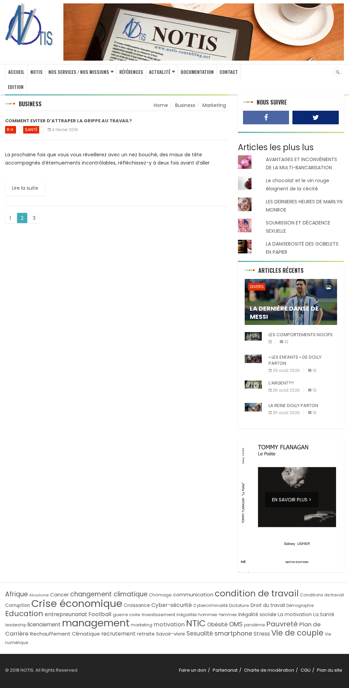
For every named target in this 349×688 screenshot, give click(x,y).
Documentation (197, 71)
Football (100, 614)
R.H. (10, 129)
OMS (236, 624)
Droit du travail (268, 605)
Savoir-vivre (170, 633)
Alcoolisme (39, 595)
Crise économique (76, 603)
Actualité (159, 71)
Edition (16, 86)
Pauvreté (282, 624)
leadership (15, 625)
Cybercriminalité (210, 605)
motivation (169, 624)
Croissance (137, 605)
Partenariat (225, 670)
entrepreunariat (66, 614)
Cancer (59, 594)
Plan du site (329, 670)
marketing (141, 625)
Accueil (16, 71)
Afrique (16, 594)
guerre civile (126, 614)
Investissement (158, 614)
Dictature (239, 605)
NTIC (196, 623)
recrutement (118, 633)
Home (161, 105)
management (96, 623)
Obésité (217, 624)
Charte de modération (269, 670)
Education (24, 613)
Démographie (300, 605)
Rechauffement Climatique (65, 633)
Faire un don (192, 670)
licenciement (44, 624)
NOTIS (36, 71)
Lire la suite (25, 188)
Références (131, 71)
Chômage (160, 595)
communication (193, 594)
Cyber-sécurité (171, 605)
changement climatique (109, 594)
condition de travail (257, 593)
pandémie (254, 625)
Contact (228, 71)
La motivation (295, 614)
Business (185, 105)
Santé (31, 129)
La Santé (323, 614)
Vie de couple (297, 633)
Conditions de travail (322, 595)
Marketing (214, 105)
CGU (305, 670)
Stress (262, 633)
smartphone (233, 633)
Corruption (17, 605)
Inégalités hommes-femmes (207, 614)
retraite (146, 634)
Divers (257, 287)
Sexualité (199, 633)
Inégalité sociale (257, 614)
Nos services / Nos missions (78, 71)
